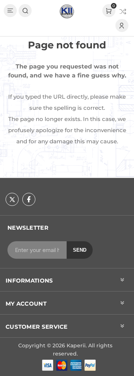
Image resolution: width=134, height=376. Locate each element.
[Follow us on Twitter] (12, 199)
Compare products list (122, 11)
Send (79, 250)
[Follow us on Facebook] (28, 199)
